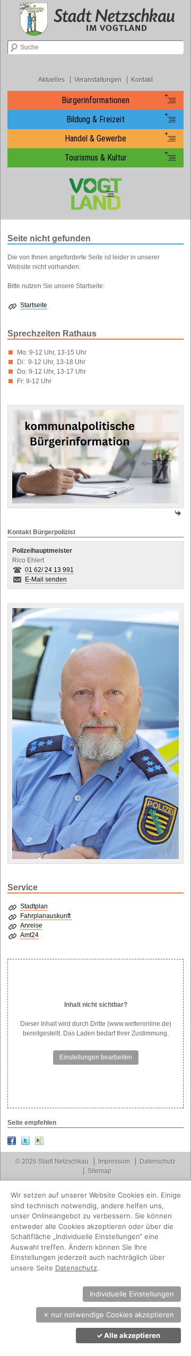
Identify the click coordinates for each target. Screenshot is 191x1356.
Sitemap (99, 1171)
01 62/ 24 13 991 (49, 570)
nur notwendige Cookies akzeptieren (108, 1314)
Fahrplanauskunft (46, 916)
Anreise (31, 925)
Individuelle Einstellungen (132, 1294)
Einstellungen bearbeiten (95, 1057)
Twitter (25, 1140)
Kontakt (142, 79)
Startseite (33, 305)
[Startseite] (95, 18)
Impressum (114, 1161)
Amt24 (29, 935)
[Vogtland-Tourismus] (95, 194)
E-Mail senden (46, 579)
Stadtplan (34, 906)
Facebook (11, 1140)
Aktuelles (51, 79)
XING (39, 1140)
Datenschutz (158, 1161)
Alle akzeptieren (128, 1335)
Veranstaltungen (97, 79)
